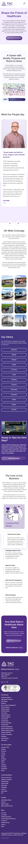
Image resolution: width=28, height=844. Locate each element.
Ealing (14, 365)
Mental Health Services (7, 728)
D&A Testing (4, 701)
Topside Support (5, 709)
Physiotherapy (4, 721)
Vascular (3, 789)
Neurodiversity (4, 738)
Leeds (14, 374)
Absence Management (7, 726)
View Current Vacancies (14, 38)
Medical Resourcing (6, 722)
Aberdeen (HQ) (5, 747)
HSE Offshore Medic (6, 800)
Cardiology (4, 787)
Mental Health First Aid (7, 806)
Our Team (3, 813)
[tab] (14, 540)
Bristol (14, 399)
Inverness (14, 369)
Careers (3, 824)
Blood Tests (4, 785)
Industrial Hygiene (5, 717)
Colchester (14, 394)
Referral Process (5, 822)
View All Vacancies (14, 458)
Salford (14, 404)
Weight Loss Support (6, 779)
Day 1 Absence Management (8, 705)
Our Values (4, 814)
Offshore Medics (5, 707)
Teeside (14, 355)
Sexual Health (4, 783)
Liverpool (14, 384)
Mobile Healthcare (5, 715)
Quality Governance (6, 816)
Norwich (14, 409)
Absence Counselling (6, 734)
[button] (24, 3)
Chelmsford (14, 389)
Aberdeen (14, 350)
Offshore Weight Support (7, 730)
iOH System (4, 713)
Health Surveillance (6, 697)
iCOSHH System (5, 711)
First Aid (3, 802)
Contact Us (4, 820)
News (2, 826)
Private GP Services (6, 777)
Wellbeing (3, 736)
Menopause (4, 740)
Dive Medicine (4, 724)
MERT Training (4, 804)
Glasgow (14, 360)
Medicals (3, 703)
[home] (7, 4)
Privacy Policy (5, 838)
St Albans (14, 379)
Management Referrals (7, 699)
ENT (2, 793)
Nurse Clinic (4, 791)
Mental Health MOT (6, 732)
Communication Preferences (8, 818)
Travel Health (4, 719)
